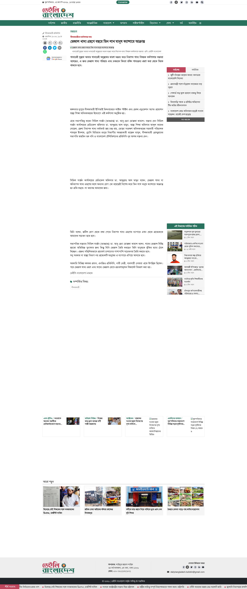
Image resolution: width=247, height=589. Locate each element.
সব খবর (184, 119)
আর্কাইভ (192, 23)
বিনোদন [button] (154, 23)
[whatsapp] (45, 52)
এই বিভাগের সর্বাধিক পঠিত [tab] (185, 226)
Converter (122, 2)
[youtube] (203, 567)
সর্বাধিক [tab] (195, 69)
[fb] (171, 2)
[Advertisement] (54, 101)
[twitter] (181, 2)
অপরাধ (123, 23)
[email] (59, 48)
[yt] (197, 2)
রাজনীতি (77, 23)
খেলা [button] (169, 23)
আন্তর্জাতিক (92, 23)
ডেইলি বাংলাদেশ (118, 581)
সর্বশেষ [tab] (176, 69)
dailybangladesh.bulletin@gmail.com (187, 571)
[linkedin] (191, 2)
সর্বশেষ (51, 23)
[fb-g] (176, 2)
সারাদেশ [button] (107, 23)
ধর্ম (181, 23)
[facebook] (45, 48)
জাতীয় (64, 23)
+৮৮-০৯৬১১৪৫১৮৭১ (122, 571)
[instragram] (186, 2)
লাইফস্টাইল (138, 23)
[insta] (195, 567)
